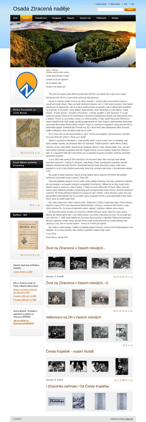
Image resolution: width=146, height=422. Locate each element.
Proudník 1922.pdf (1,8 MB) (24, 296)
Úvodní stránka (101, 4)
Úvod (48, 70)
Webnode (129, 419)
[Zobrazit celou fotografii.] (57, 263)
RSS (125, 4)
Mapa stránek (115, 4)
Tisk (132, 4)
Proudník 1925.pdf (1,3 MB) (24, 300)
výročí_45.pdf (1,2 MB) (22, 272)
